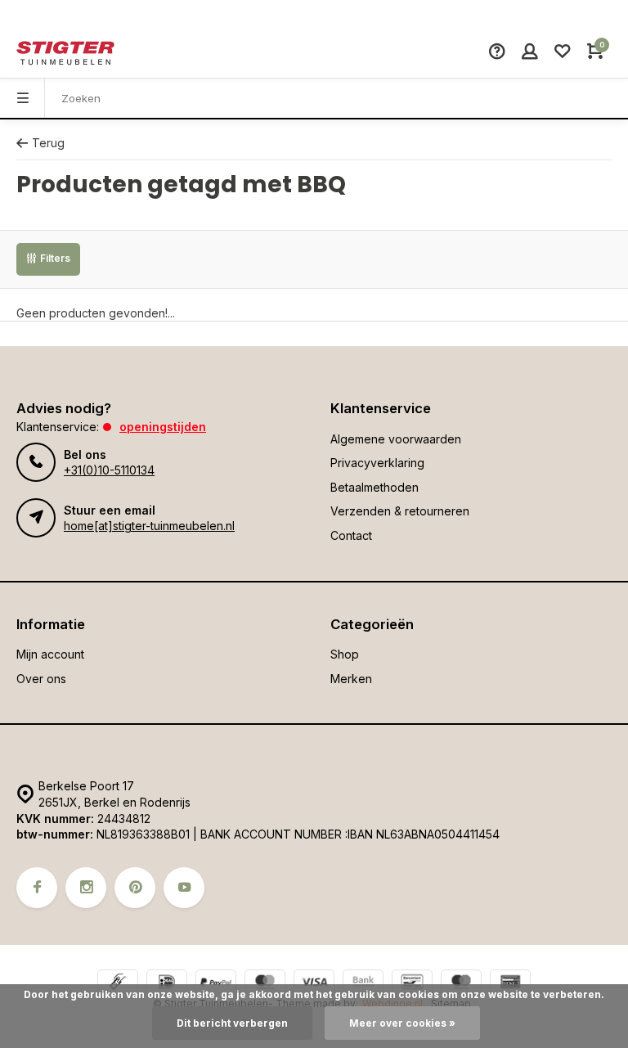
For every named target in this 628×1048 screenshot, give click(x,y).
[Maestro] (461, 983)
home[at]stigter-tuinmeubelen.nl (149, 526)
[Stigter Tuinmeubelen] (65, 53)
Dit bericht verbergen (232, 1023)
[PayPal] (215, 983)
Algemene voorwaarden (395, 439)
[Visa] (314, 983)
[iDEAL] (166, 983)
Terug (48, 143)
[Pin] (510, 983)
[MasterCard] (264, 983)
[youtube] (184, 887)
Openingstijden (162, 427)
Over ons (41, 679)
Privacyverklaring (377, 463)
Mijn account (50, 654)
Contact (351, 535)
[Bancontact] (412, 983)
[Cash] (117, 983)
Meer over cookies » (402, 1023)
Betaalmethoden (374, 487)
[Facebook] (36, 887)
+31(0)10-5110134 (109, 470)
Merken (351, 679)
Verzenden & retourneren (399, 511)
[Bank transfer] (363, 983)
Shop (344, 654)
